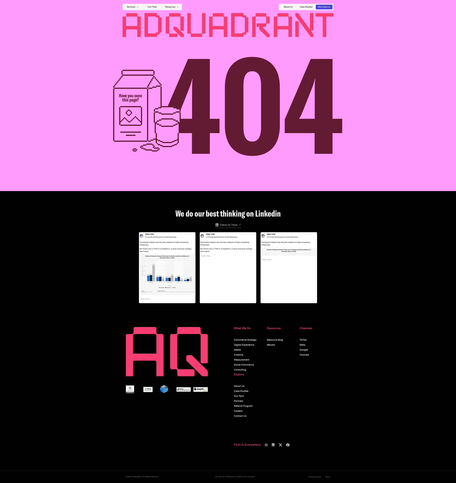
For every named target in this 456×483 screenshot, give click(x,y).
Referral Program (243, 406)
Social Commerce (244, 365)
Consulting (240, 370)
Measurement (241, 360)
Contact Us (240, 416)
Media (237, 350)
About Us (239, 386)
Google (304, 350)
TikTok (303, 340)
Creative (238, 355)
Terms (327, 477)
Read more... (146, 299)
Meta (302, 345)
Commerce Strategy (245, 340)
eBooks (271, 345)
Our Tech (239, 396)
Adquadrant (137, 477)
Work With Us (324, 7)
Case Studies (241, 391)
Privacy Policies (315, 477)
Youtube (304, 355)
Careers (238, 411)
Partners (238, 401)
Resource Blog (275, 340)
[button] (133, 7)
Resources (170, 7)
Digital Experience (244, 345)
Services (131, 7)
